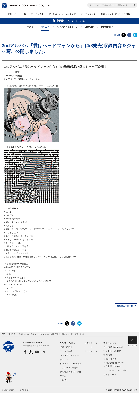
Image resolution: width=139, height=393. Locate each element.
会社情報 (125, 14)
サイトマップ (109, 374)
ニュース (88, 347)
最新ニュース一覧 (125, 306)
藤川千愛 (12, 334)
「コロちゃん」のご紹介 (115, 370)
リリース (22, 14)
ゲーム (63, 376)
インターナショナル (69, 367)
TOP (10, 14)
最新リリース (90, 343)
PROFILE (107, 27)
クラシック (65, 359)
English (117, 351)
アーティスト (37, 14)
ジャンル (53, 14)
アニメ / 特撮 (66, 351)
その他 (63, 380)
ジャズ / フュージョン (70, 363)
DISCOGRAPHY (66, 27)
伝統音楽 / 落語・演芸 (70, 371)
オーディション (88, 14)
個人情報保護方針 (8, 390)
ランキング (70, 14)
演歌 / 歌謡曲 (66, 347)
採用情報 (107, 355)
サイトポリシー (26, 390)
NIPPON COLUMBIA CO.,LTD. (26, 5)
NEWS (45, 27)
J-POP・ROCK (67, 343)
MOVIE (89, 27)
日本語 (108, 351)
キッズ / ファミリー (69, 355)
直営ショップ (107, 14)
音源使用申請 (109, 359)
